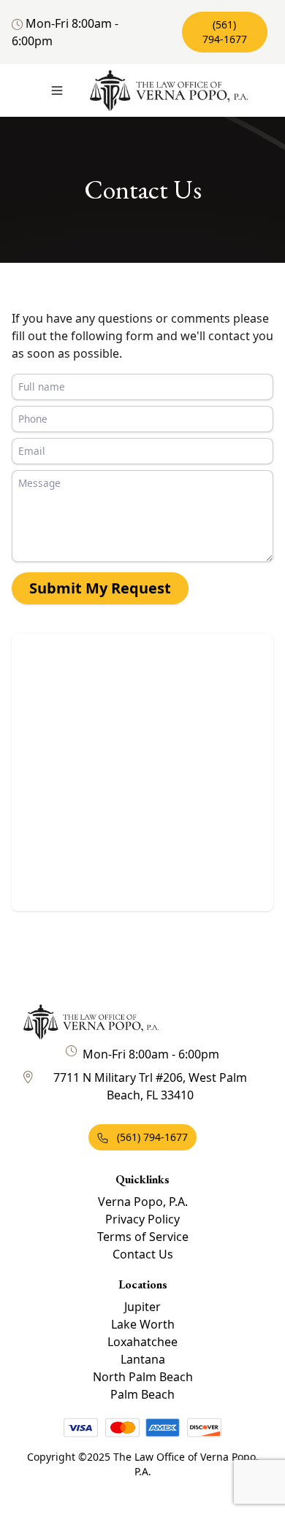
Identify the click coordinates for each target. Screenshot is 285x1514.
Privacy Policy (142, 1219)
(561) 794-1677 (224, 32)
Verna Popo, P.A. (143, 1202)
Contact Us (143, 1254)
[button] (57, 90)
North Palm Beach (143, 1377)
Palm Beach (142, 1394)
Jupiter (142, 1307)
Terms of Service (143, 1237)
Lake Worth (143, 1324)
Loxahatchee (142, 1342)
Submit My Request (100, 588)
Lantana (143, 1359)
